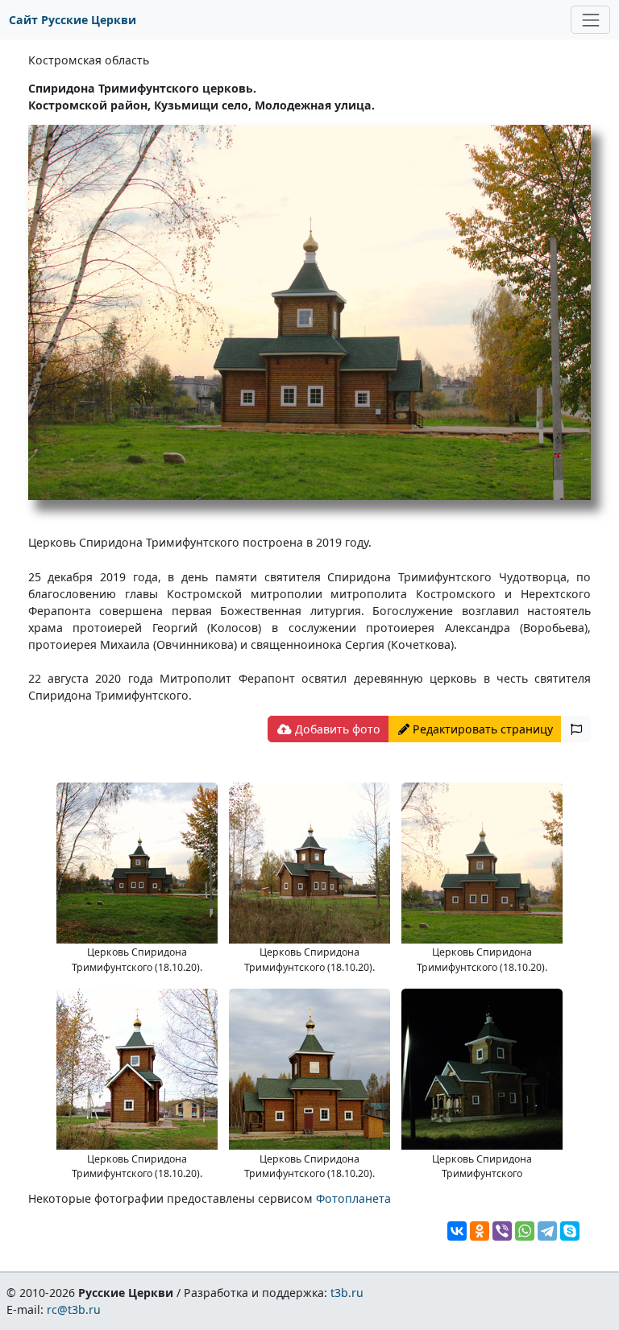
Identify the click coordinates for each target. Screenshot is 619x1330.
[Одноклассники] (479, 1231)
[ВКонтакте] (457, 1231)
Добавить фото (336, 729)
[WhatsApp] (524, 1231)
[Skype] (570, 1231)
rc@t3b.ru (74, 1309)
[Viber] (502, 1231)
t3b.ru (347, 1292)
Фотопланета (353, 1198)
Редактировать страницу (481, 729)
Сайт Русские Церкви (72, 19)
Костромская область (88, 60)
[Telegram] (547, 1231)
